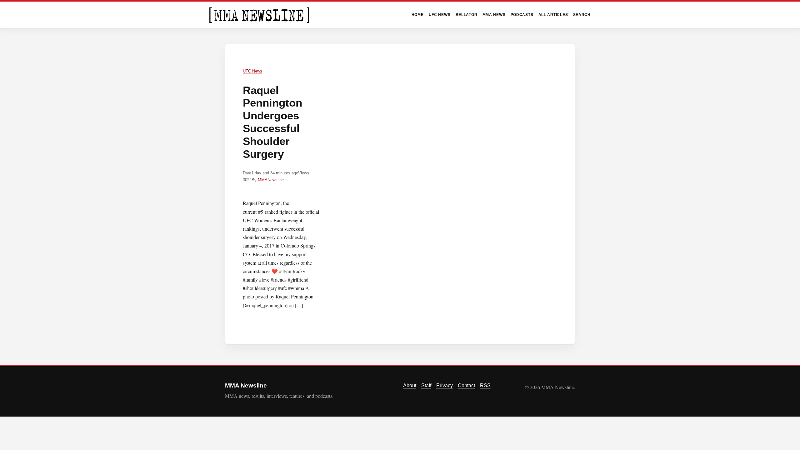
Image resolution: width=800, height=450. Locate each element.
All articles (553, 14)
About (409, 385)
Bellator (467, 14)
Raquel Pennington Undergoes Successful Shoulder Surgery (272, 122)
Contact (466, 385)
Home (418, 14)
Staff (426, 385)
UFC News (440, 14)
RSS (485, 385)
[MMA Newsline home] (259, 15)
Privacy (444, 385)
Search (582, 14)
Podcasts (522, 14)
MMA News (494, 14)
